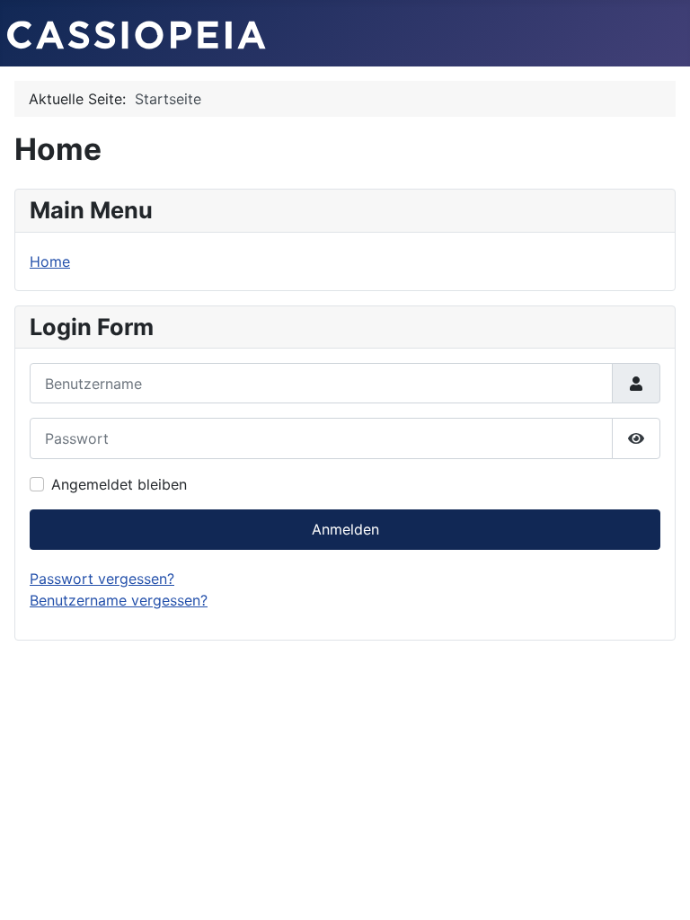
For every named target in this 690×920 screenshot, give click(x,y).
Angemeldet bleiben (119, 484)
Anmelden (345, 529)
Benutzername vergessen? (119, 600)
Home (50, 261)
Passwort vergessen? (102, 579)
